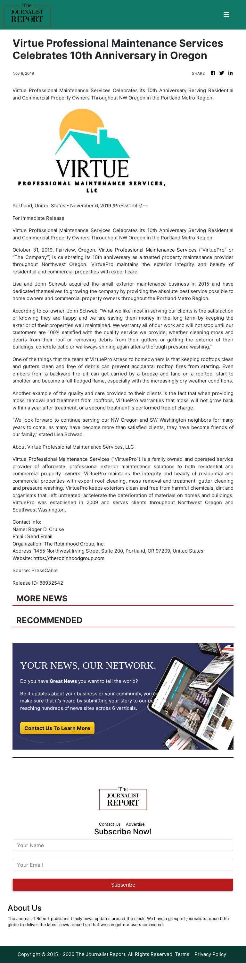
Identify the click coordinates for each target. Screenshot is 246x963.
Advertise (135, 824)
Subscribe (123, 884)
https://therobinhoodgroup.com (68, 558)
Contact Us (110, 824)
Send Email (40, 536)
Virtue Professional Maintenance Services (148, 250)
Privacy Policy (210, 954)
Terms (182, 954)
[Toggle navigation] (226, 14)
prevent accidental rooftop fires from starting (165, 366)
